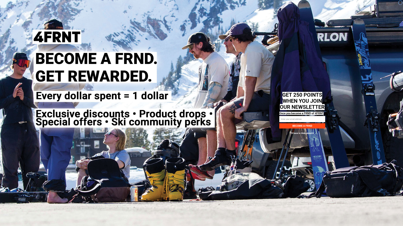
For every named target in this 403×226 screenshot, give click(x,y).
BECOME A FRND (302, 125)
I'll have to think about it (302, 133)
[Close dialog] (400, 2)
